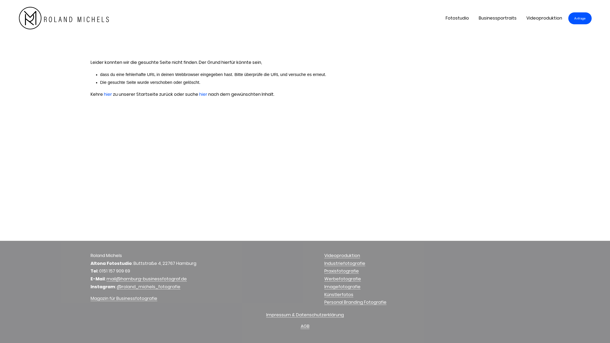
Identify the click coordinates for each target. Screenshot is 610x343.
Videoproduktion (544, 18)
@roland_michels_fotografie (148, 287)
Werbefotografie (342, 279)
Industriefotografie (344, 263)
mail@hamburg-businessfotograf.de (147, 279)
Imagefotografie (342, 287)
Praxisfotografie (341, 271)
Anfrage (579, 18)
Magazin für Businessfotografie (124, 298)
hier (108, 94)
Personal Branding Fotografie (355, 302)
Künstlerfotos (338, 295)
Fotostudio (457, 18)
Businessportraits (498, 18)
